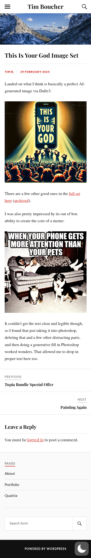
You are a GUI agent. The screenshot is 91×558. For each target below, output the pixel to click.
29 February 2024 (35, 71)
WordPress (56, 549)
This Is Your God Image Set (41, 55)
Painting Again (73, 407)
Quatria (11, 496)
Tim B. (9, 71)
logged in (35, 439)
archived (21, 200)
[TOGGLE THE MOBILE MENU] (7, 6)
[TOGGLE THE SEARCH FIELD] (84, 6)
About (10, 473)
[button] (82, 549)
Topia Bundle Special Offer (29, 384)
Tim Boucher (45, 6)
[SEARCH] (80, 524)
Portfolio (12, 485)
